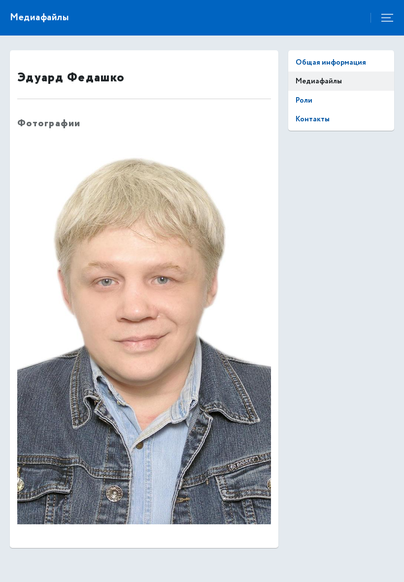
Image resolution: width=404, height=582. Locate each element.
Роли (304, 100)
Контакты (313, 119)
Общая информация (331, 62)
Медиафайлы (319, 81)
